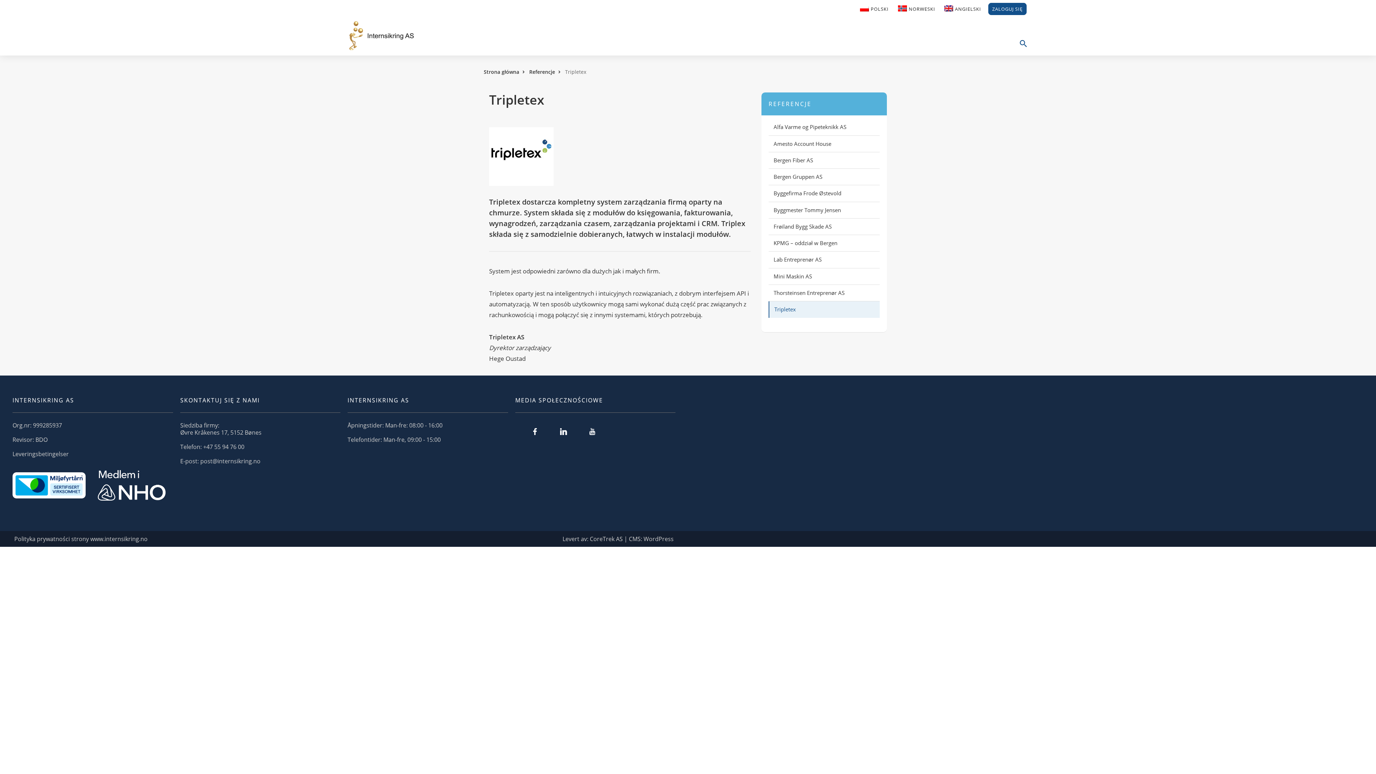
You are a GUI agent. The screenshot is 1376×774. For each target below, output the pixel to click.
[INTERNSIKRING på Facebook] (535, 431)
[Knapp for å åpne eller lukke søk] (1023, 47)
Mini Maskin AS (793, 276)
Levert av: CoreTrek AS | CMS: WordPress (618, 539)
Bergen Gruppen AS (798, 176)
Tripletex (785, 309)
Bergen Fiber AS (793, 160)
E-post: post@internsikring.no (220, 461)
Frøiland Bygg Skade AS (803, 226)
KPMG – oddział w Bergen (805, 243)
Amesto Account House (802, 143)
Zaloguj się (1007, 9)
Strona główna (501, 71)
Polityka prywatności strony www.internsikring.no (81, 539)
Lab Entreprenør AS (798, 259)
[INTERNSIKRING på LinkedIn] (564, 431)
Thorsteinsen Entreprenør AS (809, 292)
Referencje (542, 71)
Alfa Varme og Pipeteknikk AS (810, 126)
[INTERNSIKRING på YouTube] (592, 431)
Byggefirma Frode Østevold (807, 193)
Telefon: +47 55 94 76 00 (212, 447)
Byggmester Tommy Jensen (807, 210)
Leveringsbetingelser (41, 454)
